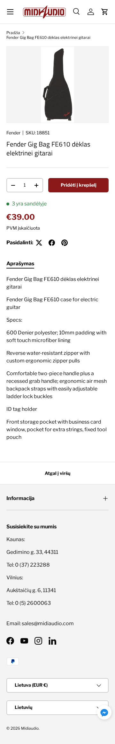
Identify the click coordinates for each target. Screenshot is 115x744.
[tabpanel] (57, 358)
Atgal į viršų (57, 473)
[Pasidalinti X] (39, 242)
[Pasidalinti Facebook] (51, 242)
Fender (13, 132)
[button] (105, 12)
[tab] (20, 263)
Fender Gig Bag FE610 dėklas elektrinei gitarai (48, 37)
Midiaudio (30, 728)
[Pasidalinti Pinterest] (64, 242)
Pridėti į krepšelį (78, 185)
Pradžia (13, 32)
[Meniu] (10, 12)
